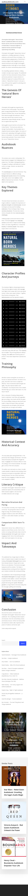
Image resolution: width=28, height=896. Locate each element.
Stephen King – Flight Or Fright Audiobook (12, 690)
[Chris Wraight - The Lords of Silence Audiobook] (14, 741)
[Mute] (20, 301)
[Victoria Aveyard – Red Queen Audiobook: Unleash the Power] (14, 818)
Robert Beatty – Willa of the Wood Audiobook (13, 665)
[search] (24, 2)
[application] (14, 301)
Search (3, 640)
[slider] (23, 301)
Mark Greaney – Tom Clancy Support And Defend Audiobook (12, 685)
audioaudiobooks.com (10, 2)
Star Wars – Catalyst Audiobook (10, 658)
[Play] (3, 301)
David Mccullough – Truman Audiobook (12, 699)
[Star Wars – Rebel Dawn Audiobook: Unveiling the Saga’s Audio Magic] (14, 782)
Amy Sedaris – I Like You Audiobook (11, 661)
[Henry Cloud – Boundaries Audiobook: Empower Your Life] (14, 853)
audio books (14, 9)
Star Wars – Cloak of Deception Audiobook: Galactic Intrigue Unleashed (13, 669)
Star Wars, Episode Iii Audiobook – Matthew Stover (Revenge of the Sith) (13, 680)
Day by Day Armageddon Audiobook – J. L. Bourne (12, 694)
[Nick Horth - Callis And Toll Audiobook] (14, 722)
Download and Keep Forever (14, 32)
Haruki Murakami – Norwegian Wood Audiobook (14, 655)
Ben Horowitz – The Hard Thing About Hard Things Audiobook (13, 703)
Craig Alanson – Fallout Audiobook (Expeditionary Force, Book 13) (10, 675)
